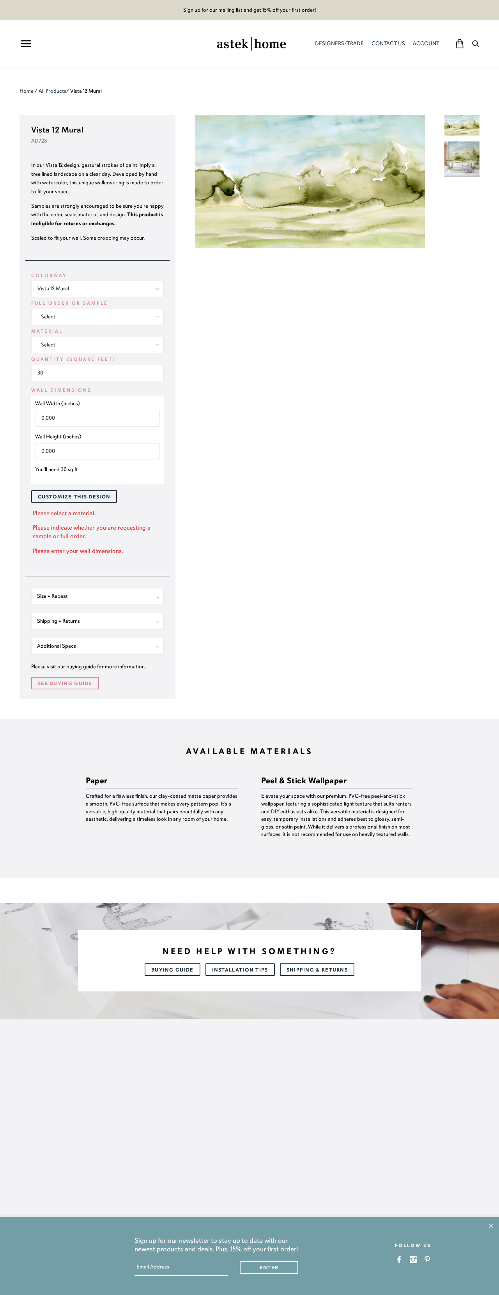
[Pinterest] (427, 1259)
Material (47, 331)
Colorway (49, 275)
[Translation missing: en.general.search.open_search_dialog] (476, 43)
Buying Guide (172, 970)
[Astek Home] (251, 42)
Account (426, 43)
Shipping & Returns (317, 970)
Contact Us (388, 43)
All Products (52, 91)
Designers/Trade (339, 43)
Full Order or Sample (69, 303)
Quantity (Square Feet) (73, 359)
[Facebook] (399, 1259)
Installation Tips (240, 970)
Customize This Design (74, 497)
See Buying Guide (65, 683)
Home (26, 91)
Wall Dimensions (61, 390)
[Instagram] (413, 1259)
